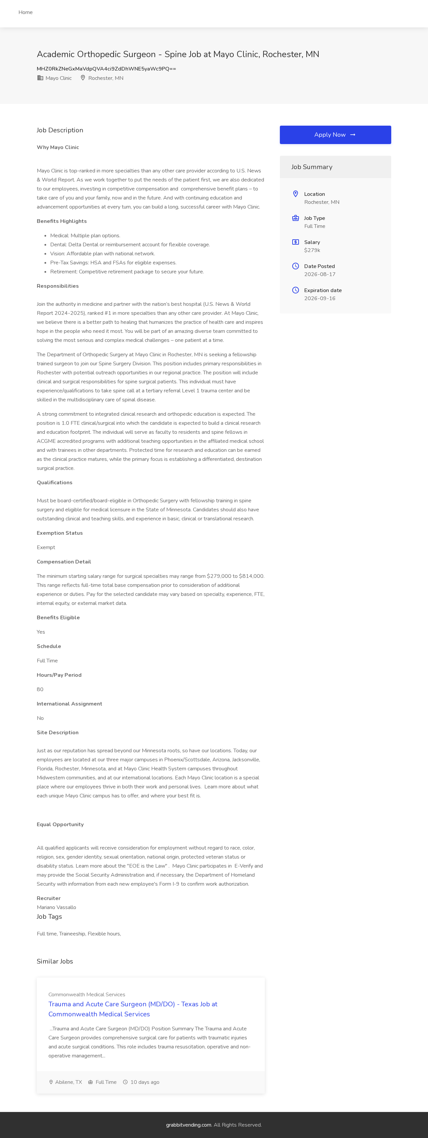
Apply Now (330, 135)
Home (25, 12)
